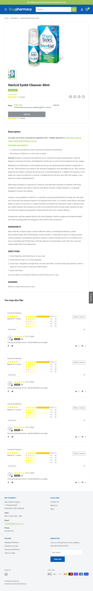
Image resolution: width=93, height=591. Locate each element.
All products (14, 18)
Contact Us (54, 502)
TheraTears (12, 94)
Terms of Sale (10, 553)
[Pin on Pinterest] (74, 96)
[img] (19, 337)
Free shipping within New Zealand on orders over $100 (46, 2)
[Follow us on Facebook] (6, 574)
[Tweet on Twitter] (79, 96)
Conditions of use (11, 546)
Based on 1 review (14, 319)
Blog (52, 509)
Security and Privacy (12, 549)
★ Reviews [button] (91, 298)
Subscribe (57, 559)
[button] (13, 97)
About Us (54, 505)
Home (6, 18)
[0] (86, 9)
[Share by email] (83, 96)
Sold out (27, 114)
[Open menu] (6, 9)
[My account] (82, 9)
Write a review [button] (79, 317)
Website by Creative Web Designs (15, 584)
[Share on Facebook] (70, 96)
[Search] (74, 9)
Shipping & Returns (12, 542)
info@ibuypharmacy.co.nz (14, 524)
